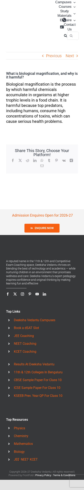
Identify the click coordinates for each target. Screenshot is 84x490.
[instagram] (22, 288)
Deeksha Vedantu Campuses (34, 314)
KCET (34, 453)
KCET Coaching (25, 345)
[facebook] (7, 288)
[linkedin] (44, 288)
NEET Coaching (25, 337)
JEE (16, 453)
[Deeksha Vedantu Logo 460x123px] (16, 18)
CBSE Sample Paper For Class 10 (38, 374)
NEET (24, 453)
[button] (65, 36)
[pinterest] (29, 288)
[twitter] (15, 288)
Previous (54, 55)
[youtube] (37, 288)
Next (70, 55)
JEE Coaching (24, 329)
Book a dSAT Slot (26, 322)
